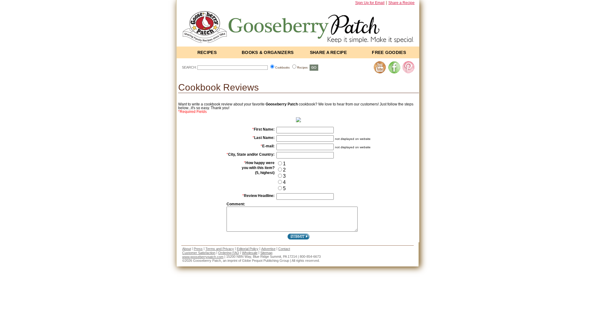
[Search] (314, 67)
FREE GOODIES (389, 52)
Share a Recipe (401, 3)
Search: (189, 67)
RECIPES (207, 52)
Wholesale (250, 253)
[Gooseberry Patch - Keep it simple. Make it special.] (300, 25)
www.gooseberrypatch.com (202, 257)
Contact (284, 249)
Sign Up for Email (370, 3)
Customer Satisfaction (198, 253)
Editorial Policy (247, 249)
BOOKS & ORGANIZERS (267, 52)
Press (198, 249)
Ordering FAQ (228, 253)
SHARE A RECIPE (328, 52)
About (186, 249)
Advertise (268, 249)
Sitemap (266, 253)
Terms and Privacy (219, 249)
